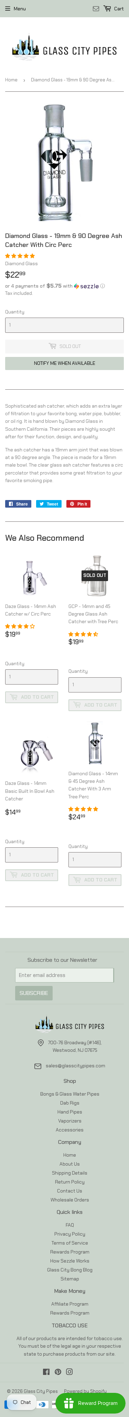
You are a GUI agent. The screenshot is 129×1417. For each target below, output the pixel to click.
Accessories (70, 1130)
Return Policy (70, 1182)
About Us (70, 1164)
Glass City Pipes (41, 1391)
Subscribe (34, 993)
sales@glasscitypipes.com (75, 1065)
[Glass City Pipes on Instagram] (69, 1373)
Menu (20, 9)
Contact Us (69, 1191)
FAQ (70, 1225)
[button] (20, 256)
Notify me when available (64, 363)
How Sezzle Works (69, 1261)
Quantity (14, 312)
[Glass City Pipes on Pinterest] (58, 1373)
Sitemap (70, 1279)
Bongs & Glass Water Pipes (69, 1094)
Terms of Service (70, 1243)
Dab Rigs (69, 1103)
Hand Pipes (69, 1112)
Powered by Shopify (85, 1391)
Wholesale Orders (70, 1200)
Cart (118, 9)
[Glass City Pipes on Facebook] (46, 1373)
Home (11, 80)
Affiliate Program (69, 1304)
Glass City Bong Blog (70, 1270)
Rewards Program (69, 1252)
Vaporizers (70, 1121)
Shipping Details (69, 1173)
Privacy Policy (69, 1234)
